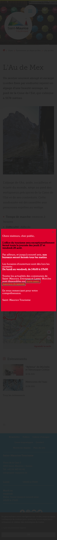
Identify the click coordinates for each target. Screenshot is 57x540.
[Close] (53, 232)
